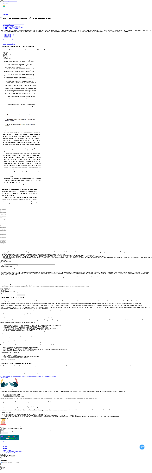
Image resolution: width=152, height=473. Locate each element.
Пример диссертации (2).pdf (8, 35)
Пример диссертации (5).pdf (8, 38)
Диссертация (5, 14)
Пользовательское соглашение (9, 452)
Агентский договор (7, 450)
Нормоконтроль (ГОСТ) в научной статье (11, 26)
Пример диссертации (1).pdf (8, 34)
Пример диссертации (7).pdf (8, 40)
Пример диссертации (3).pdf (8, 36)
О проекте (5, 448)
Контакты (5, 449)
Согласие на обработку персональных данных (12, 451)
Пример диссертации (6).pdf (8, 39)
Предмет (2, 263)
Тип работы (2, 265)
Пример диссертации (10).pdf (9, 44)
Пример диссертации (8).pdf (8, 41)
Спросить (4, 462)
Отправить (3, 467)
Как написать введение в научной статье (11, 28)
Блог (4, 13)
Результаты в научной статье (8, 25)
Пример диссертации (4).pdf (8, 37)
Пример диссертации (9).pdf (8, 43)
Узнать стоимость (4, 360)
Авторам (4, 445)
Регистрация (5, 3)
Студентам (5, 446)
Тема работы (3, 262)
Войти (4, 4)
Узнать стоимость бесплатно (6, 266)
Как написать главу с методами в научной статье (13, 27)
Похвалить (17, 462)
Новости (4, 441)
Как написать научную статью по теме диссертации (13, 24)
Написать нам (11, 455)
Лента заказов (5, 8)
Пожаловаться (10, 462)
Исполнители (5, 9)
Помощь (4, 10)
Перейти (2, 427)
